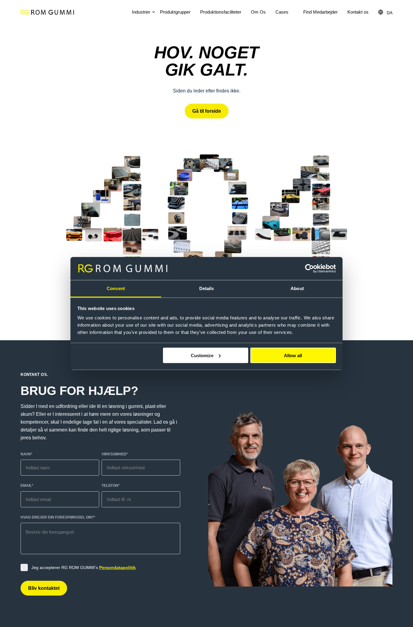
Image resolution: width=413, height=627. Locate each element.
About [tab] (297, 288)
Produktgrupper (175, 12)
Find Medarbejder (320, 12)
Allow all (293, 355)
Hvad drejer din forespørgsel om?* (58, 517)
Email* (27, 485)
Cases (281, 12)
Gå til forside (206, 111)
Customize (202, 355)
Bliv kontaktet (44, 588)
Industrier (141, 12)
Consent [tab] (116, 288)
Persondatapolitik (117, 567)
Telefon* (111, 485)
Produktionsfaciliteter (220, 12)
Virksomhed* (115, 454)
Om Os (258, 12)
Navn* (26, 454)
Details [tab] (206, 288)
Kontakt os (358, 12)
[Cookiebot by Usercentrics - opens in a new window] (309, 268)
